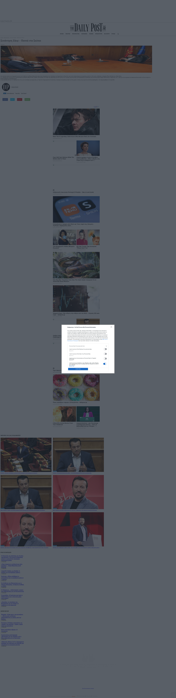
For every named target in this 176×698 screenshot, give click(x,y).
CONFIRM (78, 369)
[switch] (105, 349)
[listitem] (88, 346)
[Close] (111, 327)
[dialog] (88, 349)
